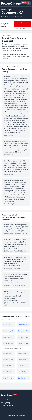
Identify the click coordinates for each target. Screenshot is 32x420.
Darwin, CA (6, 353)
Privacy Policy (5, 403)
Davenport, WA (23, 343)
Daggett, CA (7, 366)
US (5, 16)
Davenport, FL (7, 325)
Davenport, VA (8, 343)
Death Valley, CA (23, 372)
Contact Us (4, 400)
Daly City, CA (22, 359)
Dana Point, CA (8, 359)
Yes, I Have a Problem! (22, 24)
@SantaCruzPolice (9, 303)
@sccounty (7, 286)
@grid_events (8, 251)
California (11, 16)
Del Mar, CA (21, 378)
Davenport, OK (23, 337)
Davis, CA (21, 366)
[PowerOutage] (9, 395)
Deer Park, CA (7, 378)
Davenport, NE (8, 331)
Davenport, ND (8, 337)
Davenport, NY (22, 331)
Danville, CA (22, 353)
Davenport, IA (22, 325)
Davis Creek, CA (8, 372)
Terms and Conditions (8, 405)
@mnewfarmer (8, 234)
